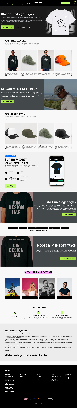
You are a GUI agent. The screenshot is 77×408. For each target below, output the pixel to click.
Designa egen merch (55, 228)
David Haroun (65, 228)
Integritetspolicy (54, 380)
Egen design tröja (8, 387)
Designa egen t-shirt (69, 214)
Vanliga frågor (23, 376)
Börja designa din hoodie (68, 258)
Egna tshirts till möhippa (9, 391)
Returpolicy (38, 377)
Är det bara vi (47, 297)
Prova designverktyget (10, 186)
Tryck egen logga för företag (10, 385)
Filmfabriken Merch (13, 228)
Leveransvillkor (39, 376)
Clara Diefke (31, 228)
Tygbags (28, 3)
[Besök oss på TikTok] (70, 378)
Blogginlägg (53, 379)
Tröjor (13, 3)
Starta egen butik (54, 3)
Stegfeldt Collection (35, 230)
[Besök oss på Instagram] (66, 378)
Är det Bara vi (23, 228)
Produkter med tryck (23, 27)
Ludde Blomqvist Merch (42, 228)
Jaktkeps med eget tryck (10, 384)
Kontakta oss (22, 377)
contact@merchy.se (55, 381)
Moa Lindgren (30, 297)
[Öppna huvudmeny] (3, 3)
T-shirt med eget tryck (9, 376)
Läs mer (2, 23)
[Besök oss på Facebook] (68, 378)
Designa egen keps (7, 101)
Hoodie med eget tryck (9, 380)
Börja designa (6, 27)
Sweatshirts (7, 379)
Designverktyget (65, 3)
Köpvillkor (37, 379)
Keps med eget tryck (9, 377)
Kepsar (20, 3)
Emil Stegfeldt (12, 297)
